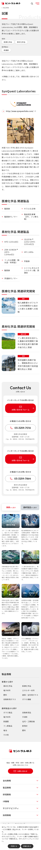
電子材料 (6, 690)
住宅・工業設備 (28, 721)
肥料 (5, 695)
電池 (5, 730)
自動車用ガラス (9, 699)
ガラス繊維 (26, 699)
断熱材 (25, 726)
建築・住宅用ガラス (30, 695)
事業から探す (7, 681)
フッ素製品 (7, 726)
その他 (6, 735)
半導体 (25, 717)
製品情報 (6, 8)
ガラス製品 (7, 712)
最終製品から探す (9, 708)
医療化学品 (8, 42)
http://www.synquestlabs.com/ (20, 111)
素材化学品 (21, 42)
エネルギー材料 (28, 690)
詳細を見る (27, 846)
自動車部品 (26, 712)
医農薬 (6, 50)
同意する (14, 846)
